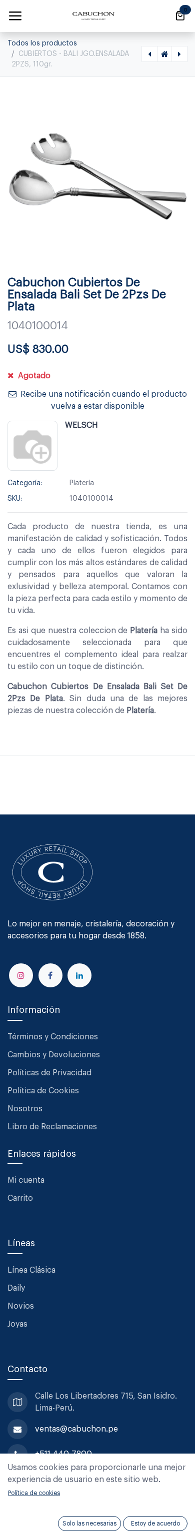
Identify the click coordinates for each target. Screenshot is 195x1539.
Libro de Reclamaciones (52, 1127)
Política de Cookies (43, 1091)
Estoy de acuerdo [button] (155, 1524)
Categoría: (25, 483)
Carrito (20, 1198)
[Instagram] (21, 975)
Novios (21, 1306)
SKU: (15, 498)
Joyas (18, 1324)
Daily (16, 1288)
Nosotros (25, 1109)
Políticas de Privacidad (50, 1073)
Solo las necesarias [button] (89, 1524)
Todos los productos (42, 43)
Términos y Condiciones (54, 1037)
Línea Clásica (32, 1270)
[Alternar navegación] (15, 15)
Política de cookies (34, 1493)
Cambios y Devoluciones (54, 1055)
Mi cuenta (26, 1180)
